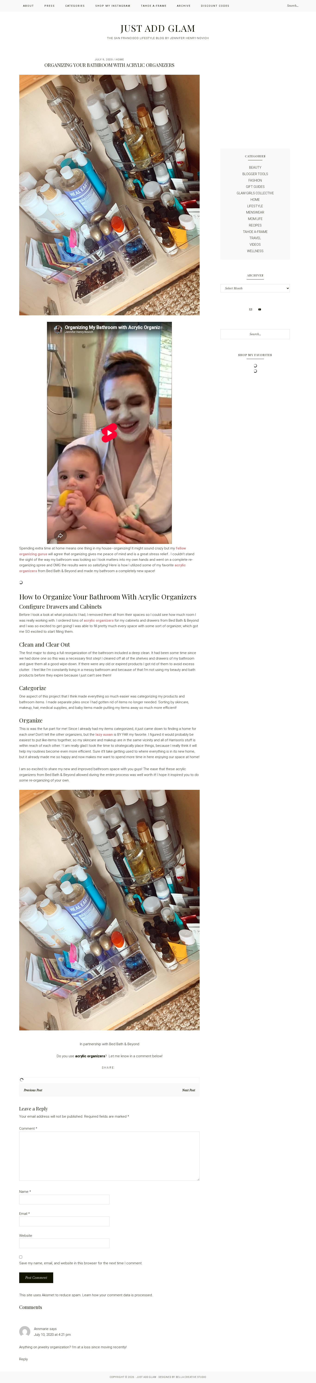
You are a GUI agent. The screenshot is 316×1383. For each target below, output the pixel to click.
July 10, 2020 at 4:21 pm (52, 1335)
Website (25, 1236)
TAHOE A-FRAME (255, 232)
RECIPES (255, 225)
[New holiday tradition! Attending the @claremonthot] (237, 77)
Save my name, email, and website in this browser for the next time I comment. (81, 1263)
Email (24, 1214)
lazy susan (104, 734)
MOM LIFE (255, 219)
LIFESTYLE (255, 206)
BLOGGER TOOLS (255, 174)
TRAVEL (255, 238)
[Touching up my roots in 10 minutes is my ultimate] (273, 120)
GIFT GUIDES (255, 187)
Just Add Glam (158, 28)
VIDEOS (255, 244)
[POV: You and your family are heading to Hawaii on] (273, 99)
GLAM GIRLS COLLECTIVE (255, 193)
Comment (28, 1128)
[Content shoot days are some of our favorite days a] (273, 77)
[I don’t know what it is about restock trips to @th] (237, 99)
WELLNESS (255, 251)
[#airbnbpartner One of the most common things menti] (237, 120)
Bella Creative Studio (191, 1377)
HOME (120, 59)
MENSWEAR (255, 212)
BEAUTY (255, 167)
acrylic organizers (99, 620)
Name (25, 1192)
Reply (23, 1359)
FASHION (255, 180)
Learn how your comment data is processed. (117, 1295)
